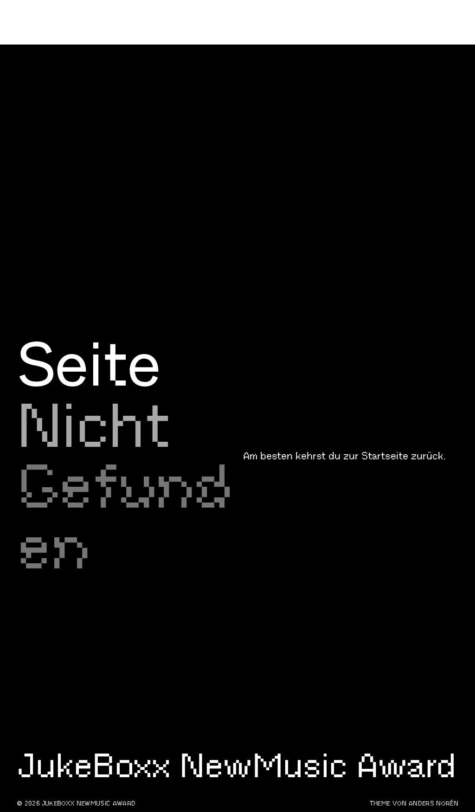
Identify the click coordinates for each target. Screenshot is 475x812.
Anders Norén (433, 803)
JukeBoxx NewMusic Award (89, 104)
